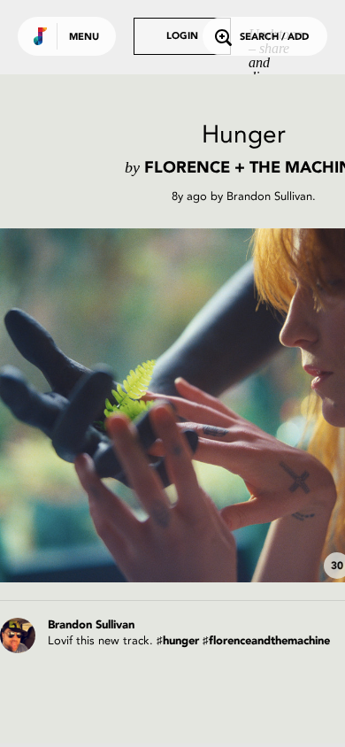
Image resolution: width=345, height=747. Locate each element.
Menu (84, 37)
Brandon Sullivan (269, 196)
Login (182, 37)
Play (177, 405)
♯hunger (178, 641)
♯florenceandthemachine (266, 641)
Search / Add (274, 37)
